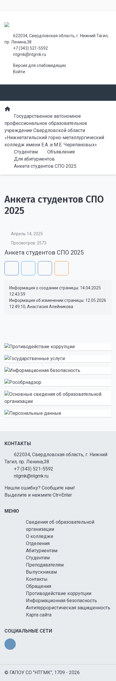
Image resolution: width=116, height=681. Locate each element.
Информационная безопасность (61, 600)
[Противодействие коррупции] (58, 346)
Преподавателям (45, 565)
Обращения (38, 586)
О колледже (39, 536)
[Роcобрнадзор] (58, 382)
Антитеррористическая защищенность (68, 608)
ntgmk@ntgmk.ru (29, 54)
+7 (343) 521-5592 (30, 48)
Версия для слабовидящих (39, 65)
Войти (19, 71)
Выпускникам (41, 572)
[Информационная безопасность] (58, 370)
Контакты (37, 579)
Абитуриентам (41, 550)
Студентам (38, 558)
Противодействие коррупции (58, 593)
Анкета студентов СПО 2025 (44, 252)
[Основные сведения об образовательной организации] (58, 398)
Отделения (38, 543)
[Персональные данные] (58, 413)
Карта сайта (38, 615)
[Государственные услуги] (58, 358)
